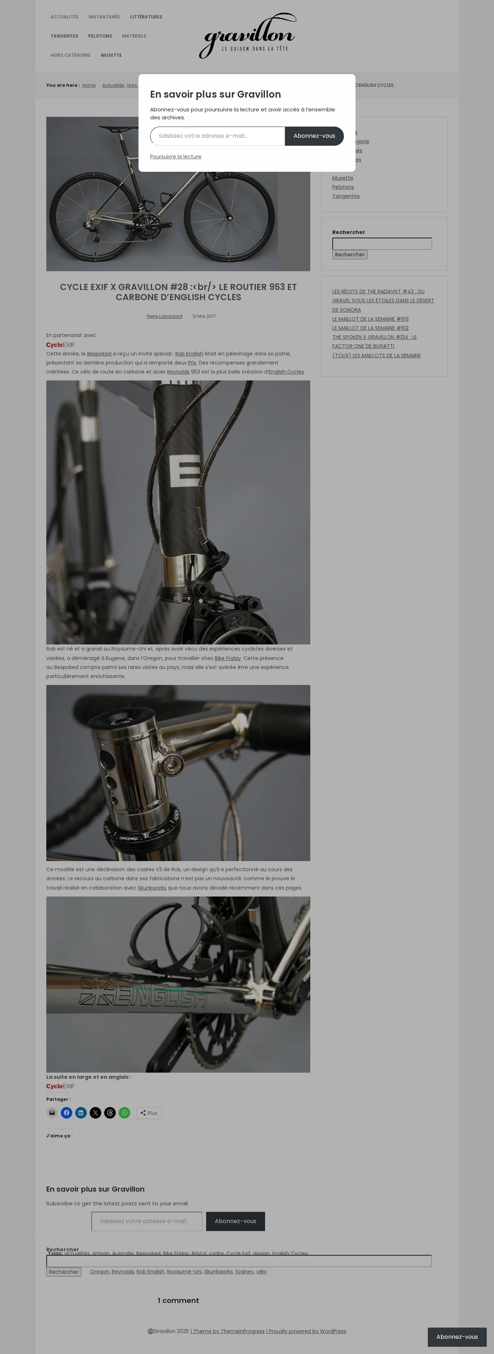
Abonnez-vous (314, 136)
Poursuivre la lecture (175, 156)
